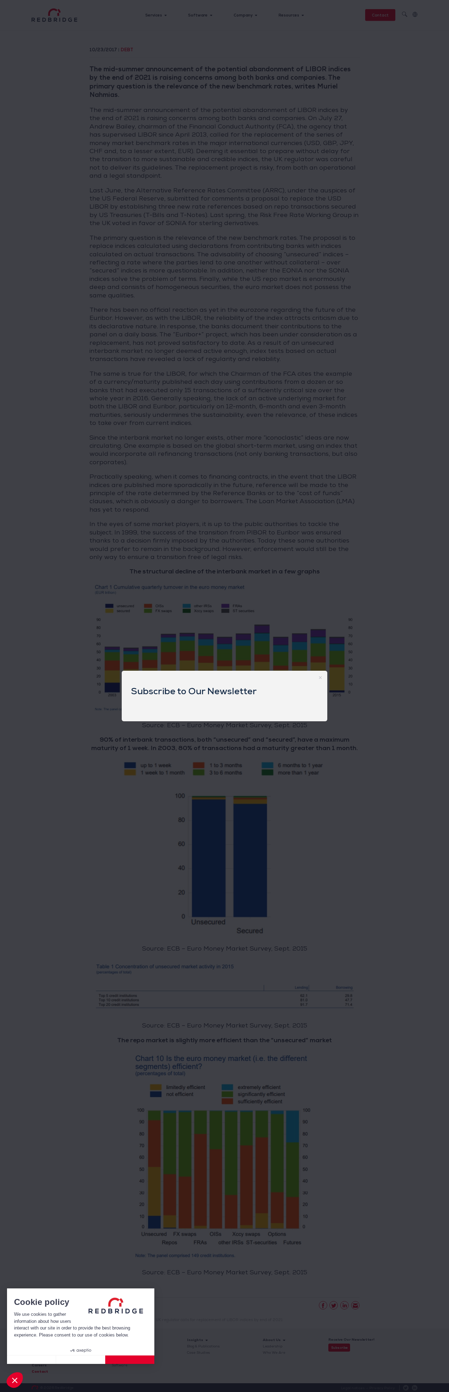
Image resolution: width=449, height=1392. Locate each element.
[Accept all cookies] (129, 1359)
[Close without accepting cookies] (31, 1359)
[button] (14, 1380)
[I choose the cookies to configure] (80, 1359)
